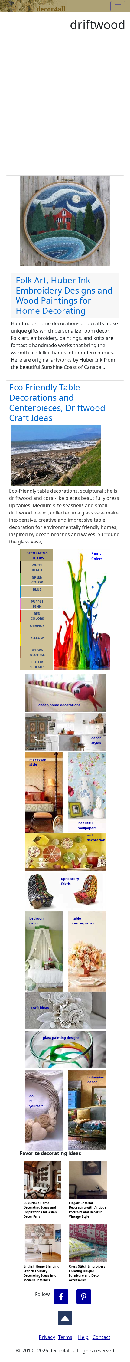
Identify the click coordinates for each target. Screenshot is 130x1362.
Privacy (47, 1337)
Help (83, 1337)
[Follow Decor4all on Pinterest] (83, 1296)
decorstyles (95, 740)
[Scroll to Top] (65, 1316)
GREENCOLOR (37, 580)
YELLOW (37, 637)
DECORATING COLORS (37, 555)
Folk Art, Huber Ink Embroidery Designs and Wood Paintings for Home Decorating (64, 295)
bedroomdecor (37, 921)
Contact (101, 1337)
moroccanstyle (37, 762)
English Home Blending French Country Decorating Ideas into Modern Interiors (41, 1273)
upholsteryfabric (70, 881)
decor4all (51, 8)
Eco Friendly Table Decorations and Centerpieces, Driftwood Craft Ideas (57, 402)
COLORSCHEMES (37, 664)
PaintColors (95, 556)
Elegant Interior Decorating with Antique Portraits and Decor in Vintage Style (87, 1210)
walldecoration (94, 837)
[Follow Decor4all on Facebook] (61, 1296)
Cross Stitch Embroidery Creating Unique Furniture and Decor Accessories (87, 1273)
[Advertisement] (65, 107)
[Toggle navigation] (117, 6)
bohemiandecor (95, 1080)
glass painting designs (61, 1037)
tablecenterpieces (83, 921)
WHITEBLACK (37, 568)
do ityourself (36, 1101)
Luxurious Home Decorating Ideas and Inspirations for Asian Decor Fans (40, 1210)
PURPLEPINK (37, 604)
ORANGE (37, 625)
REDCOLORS (37, 616)
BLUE (37, 589)
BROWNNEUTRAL (37, 652)
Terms (65, 1337)
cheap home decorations (59, 705)
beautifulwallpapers (87, 825)
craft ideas (40, 1007)
